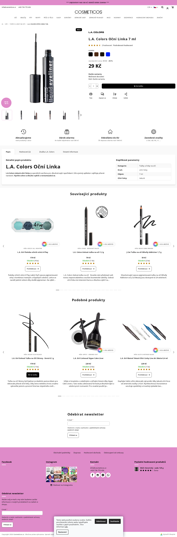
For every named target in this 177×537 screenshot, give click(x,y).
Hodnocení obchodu (92, 453)
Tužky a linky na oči (147, 166)
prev (3, 246)
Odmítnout (101, 521)
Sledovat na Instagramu (63, 485)
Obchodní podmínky (62, 453)
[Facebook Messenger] (103, 475)
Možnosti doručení (96, 76)
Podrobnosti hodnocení (123, 45)
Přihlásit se (73, 435)
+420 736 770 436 (24, 7)
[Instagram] (97, 475)
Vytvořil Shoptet (169, 534)
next (173, 246)
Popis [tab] (8, 152)
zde (66, 527)
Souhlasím (114, 521)
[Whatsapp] (108, 475)
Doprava (77, 453)
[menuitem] (16, 17)
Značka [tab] (46, 152)
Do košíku (139, 86)
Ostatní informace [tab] (70, 152)
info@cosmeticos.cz (9, 7)
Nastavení (62, 532)
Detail (33, 268)
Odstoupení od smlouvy (113, 453)
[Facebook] (92, 475)
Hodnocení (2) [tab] (25, 152)
